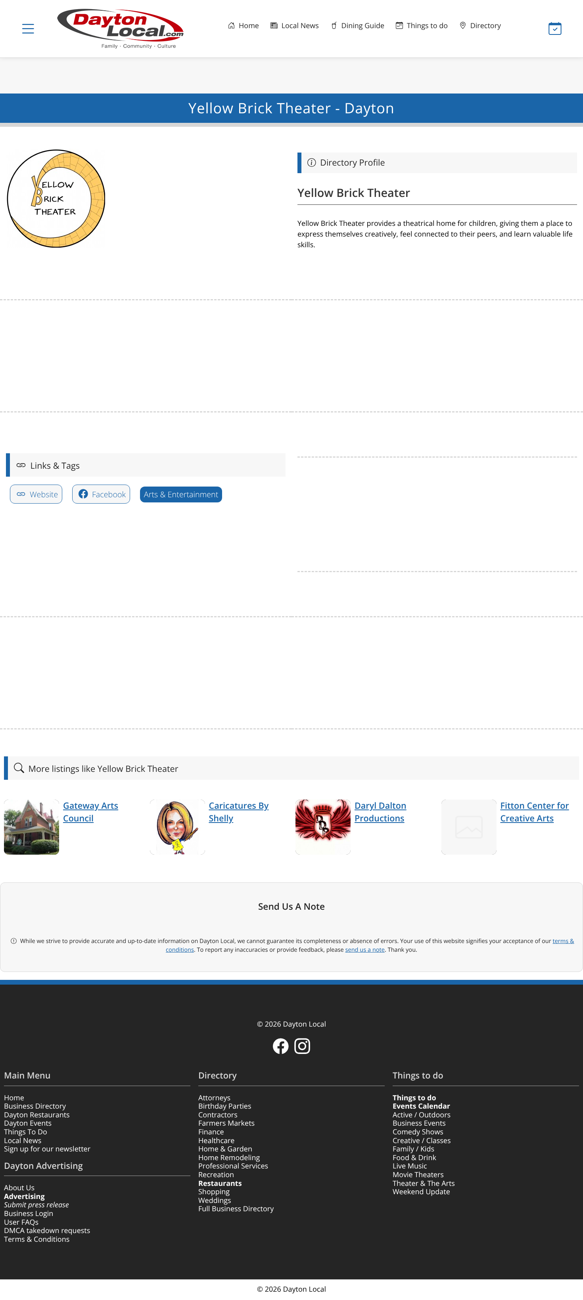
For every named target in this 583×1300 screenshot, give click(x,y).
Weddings (214, 1200)
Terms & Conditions (36, 1239)
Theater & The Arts (424, 1183)
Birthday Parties (224, 1106)
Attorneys (214, 1098)
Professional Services (233, 1166)
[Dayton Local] (124, 28)
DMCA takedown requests (47, 1230)
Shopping (214, 1192)
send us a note (365, 950)
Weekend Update (421, 1192)
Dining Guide (361, 26)
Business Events (419, 1123)
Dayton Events (28, 1123)
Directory (484, 26)
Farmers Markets (226, 1123)
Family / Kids (413, 1149)
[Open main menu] (28, 29)
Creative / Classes (422, 1140)
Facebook (108, 494)
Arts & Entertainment (181, 494)
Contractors (218, 1115)
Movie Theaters (418, 1175)
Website (43, 494)
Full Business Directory (236, 1209)
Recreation (216, 1175)
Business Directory (35, 1106)
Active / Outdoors (422, 1115)
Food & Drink (414, 1158)
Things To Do (25, 1132)
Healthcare (216, 1140)
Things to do (426, 26)
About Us (19, 1188)
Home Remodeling (229, 1158)
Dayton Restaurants (37, 1115)
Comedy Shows (418, 1132)
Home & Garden (225, 1149)
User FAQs (21, 1222)
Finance (211, 1132)
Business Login (28, 1213)
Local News (299, 26)
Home (248, 26)
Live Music (410, 1166)
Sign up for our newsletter (47, 1149)
